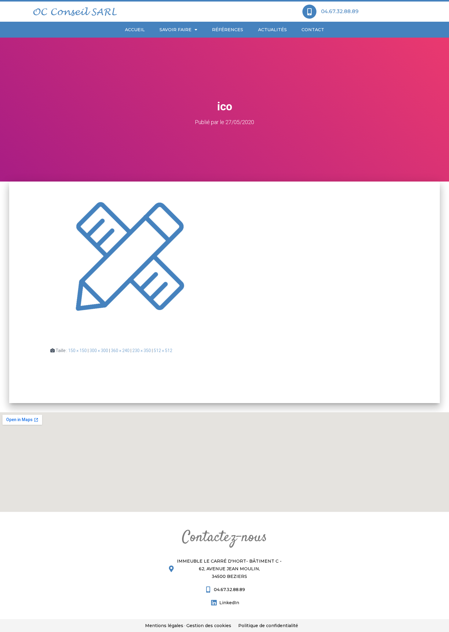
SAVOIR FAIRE (175, 29)
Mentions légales (164, 625)
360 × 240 (120, 350)
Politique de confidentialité (268, 625)
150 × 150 (77, 350)
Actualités (272, 29)
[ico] (128, 259)
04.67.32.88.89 (340, 11)
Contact (312, 29)
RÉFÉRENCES (227, 29)
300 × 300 (98, 350)
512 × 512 (163, 350)
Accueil (135, 29)
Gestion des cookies (208, 625)
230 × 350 (141, 350)
